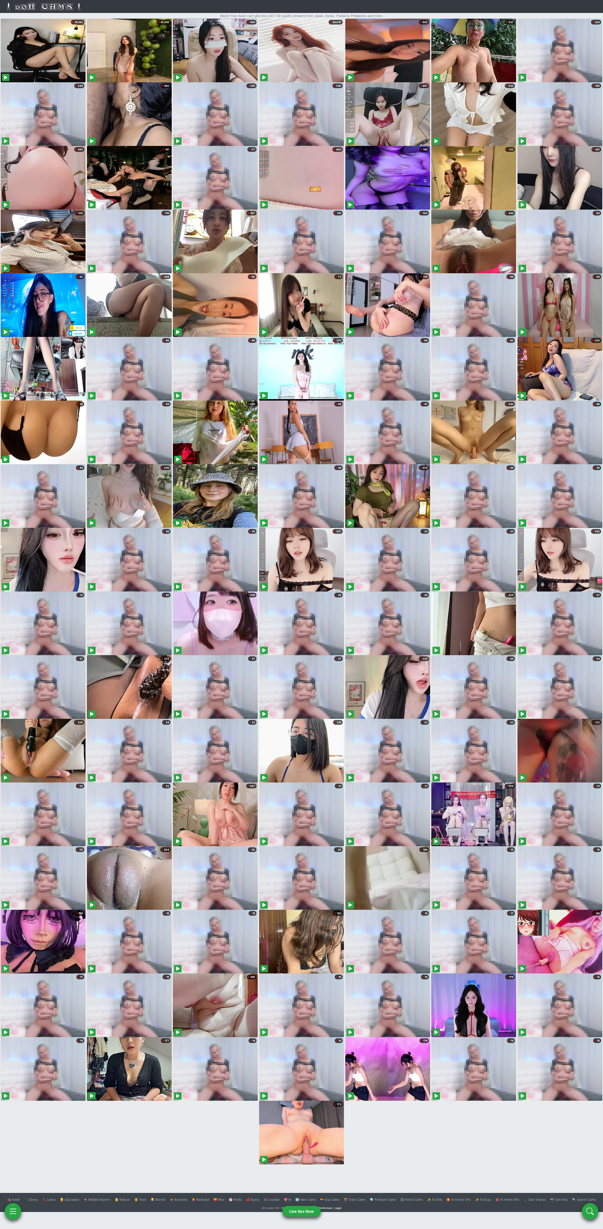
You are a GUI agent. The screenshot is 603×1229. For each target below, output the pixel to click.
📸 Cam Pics (559, 1199)
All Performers (323, 1208)
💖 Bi (287, 1199)
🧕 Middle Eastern (97, 1199)
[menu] (13, 1211)
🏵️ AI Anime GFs (458, 1199)
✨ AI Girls (434, 1199)
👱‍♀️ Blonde (158, 1199)
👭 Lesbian (272, 1199)
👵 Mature (122, 1199)
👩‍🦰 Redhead (200, 1199)
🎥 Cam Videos (535, 1199)
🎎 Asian (13, 1199)
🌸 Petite (235, 1199)
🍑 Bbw (218, 1199)
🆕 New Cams (305, 1199)
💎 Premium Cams (383, 1199)
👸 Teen (140, 1199)
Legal (338, 1208)
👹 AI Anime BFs (507, 1199)
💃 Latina (49, 1199)
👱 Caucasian (69, 1199)
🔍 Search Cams (584, 1199)
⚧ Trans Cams (354, 1199)
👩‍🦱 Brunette (178, 1199)
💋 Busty (252, 1199)
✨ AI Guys (483, 1199)
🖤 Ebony (31, 1199)
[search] (590, 1211)
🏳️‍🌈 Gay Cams (329, 1199)
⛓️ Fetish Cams (411, 1199)
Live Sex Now (301, 1211)
